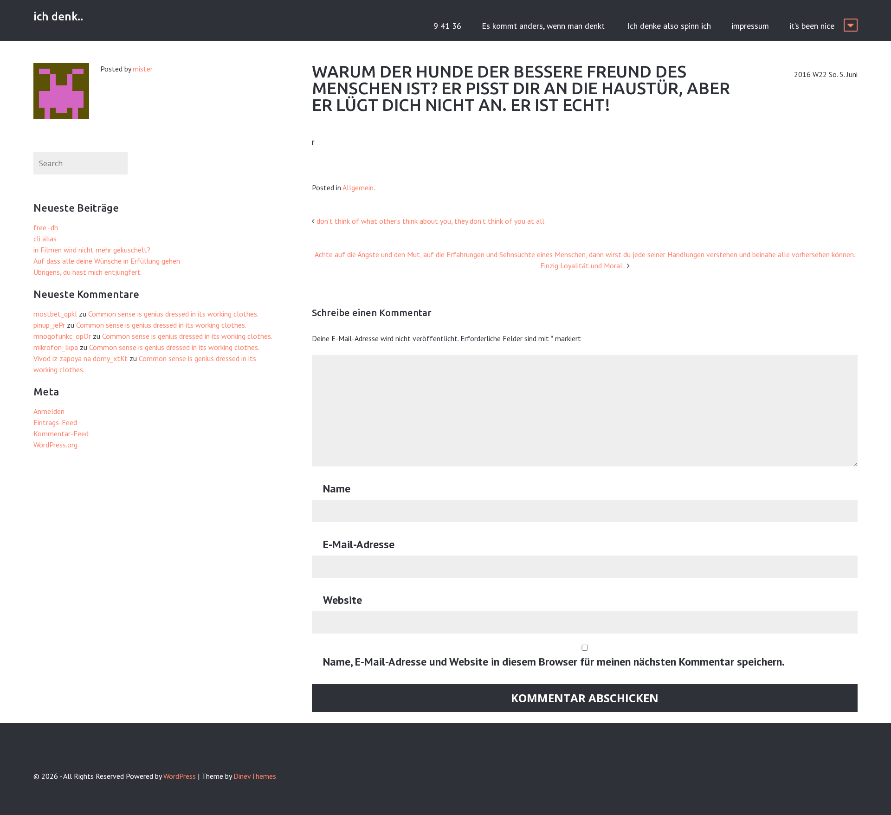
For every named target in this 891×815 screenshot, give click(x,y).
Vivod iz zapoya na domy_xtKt (80, 358)
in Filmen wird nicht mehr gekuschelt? (91, 249)
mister (143, 68)
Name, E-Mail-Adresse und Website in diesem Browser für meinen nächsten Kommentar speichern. (554, 661)
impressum (750, 25)
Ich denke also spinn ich (669, 25)
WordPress (179, 776)
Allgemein (358, 187)
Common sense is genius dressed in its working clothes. (173, 313)
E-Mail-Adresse (358, 544)
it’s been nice (811, 25)
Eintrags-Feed (55, 422)
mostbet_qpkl (55, 313)
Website (342, 600)
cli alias (45, 238)
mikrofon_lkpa (55, 347)
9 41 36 (447, 25)
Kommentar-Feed (61, 433)
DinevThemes (254, 776)
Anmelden (49, 411)
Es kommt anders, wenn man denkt (544, 25)
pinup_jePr (49, 325)
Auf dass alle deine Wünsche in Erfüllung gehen (106, 260)
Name (336, 488)
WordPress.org (55, 444)
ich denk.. (58, 16)
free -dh (45, 227)
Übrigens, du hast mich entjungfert (87, 272)
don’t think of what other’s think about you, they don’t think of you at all (430, 221)
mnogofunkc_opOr (62, 336)
